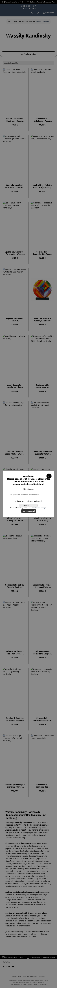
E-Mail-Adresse (28, 489)
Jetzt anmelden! (29, 511)
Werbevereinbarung (39, 508)
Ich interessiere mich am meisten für (29, 501)
